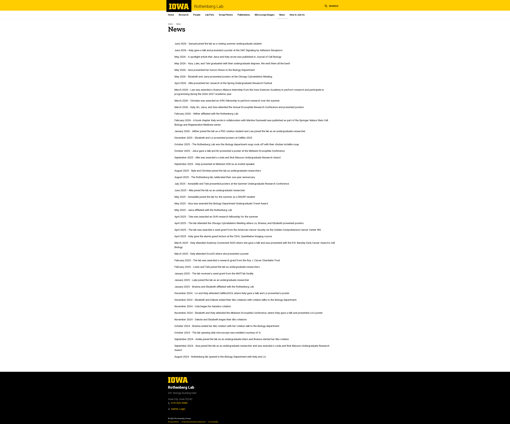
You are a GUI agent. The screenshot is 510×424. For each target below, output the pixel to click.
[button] (331, 5)
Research (183, 15)
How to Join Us (297, 15)
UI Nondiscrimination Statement (194, 422)
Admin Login (178, 408)
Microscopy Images (265, 15)
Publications (244, 15)
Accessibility (213, 422)
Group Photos (226, 15)
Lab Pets (209, 15)
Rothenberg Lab (209, 6)
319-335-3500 (179, 402)
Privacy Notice (173, 422)
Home (171, 15)
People (196, 15)
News (282, 15)
